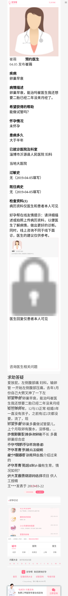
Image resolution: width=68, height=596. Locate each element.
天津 (23, 552)
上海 (45, 552)
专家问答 (51, 577)
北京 (14, 552)
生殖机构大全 (26, 577)
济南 (54, 552)
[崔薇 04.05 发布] (34, 31)
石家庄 (34, 552)
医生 (54, 546)
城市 (14, 546)
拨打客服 (53, 2)
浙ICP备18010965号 (39, 581)
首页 (9, 539)
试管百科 (40, 577)
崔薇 (25, 539)
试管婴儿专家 (17, 539)
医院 (34, 546)
